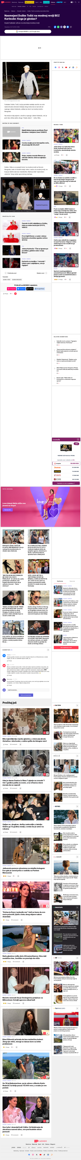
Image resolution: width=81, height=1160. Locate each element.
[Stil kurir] (29, 1147)
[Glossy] (34, 1147)
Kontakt (27, 1150)
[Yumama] (59, 1147)
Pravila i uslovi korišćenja (36, 1150)
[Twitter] (62, 67)
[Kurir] (13, 1147)
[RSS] (76, 67)
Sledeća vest (40, 273)
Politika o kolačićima (48, 1150)
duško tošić (6, 279)
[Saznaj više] (77, 705)
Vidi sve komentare (26, 695)
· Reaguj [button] (60, 186)
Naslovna (6, 11)
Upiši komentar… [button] (12, 690)
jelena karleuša (17, 279)
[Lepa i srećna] (39, 1147)
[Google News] (73, 67)
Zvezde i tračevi (21, 11)
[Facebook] (55, 67)
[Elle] (24, 1147)
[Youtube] (66, 67)
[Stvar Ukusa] (66, 1147)
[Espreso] (19, 1147)
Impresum (22, 1150)
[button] (49, 27)
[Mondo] (6, 2)
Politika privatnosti (62, 1150)
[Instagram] (59, 67)
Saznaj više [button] (7, 509)
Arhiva (55, 1150)
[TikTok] (69, 67)
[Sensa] (52, 1147)
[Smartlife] (45, 1147)
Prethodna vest (12, 273)
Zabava (13, 11)
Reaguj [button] (6, 293)
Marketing (16, 1150)
